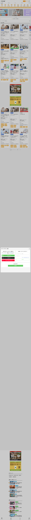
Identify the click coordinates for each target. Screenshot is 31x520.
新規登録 (15, 265)
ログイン (23, 259)
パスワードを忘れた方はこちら (25, 257)
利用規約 (11, 252)
